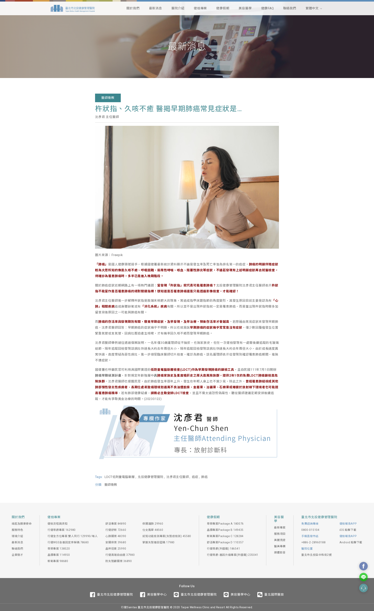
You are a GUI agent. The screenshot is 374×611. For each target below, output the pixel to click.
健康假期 (222, 8)
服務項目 (280, 533)
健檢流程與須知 (58, 523)
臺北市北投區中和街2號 (316, 554)
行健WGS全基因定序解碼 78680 (68, 542)
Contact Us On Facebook (363, 566)
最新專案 (280, 527)
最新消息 (155, 8)
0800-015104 (310, 529)
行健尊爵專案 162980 (62, 529)
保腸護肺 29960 (152, 523)
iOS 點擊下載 (348, 529)
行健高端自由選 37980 (120, 554)
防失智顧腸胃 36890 (118, 561)
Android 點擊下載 (351, 542)
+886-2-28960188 (313, 542)
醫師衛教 (107, 98)
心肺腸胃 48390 (115, 536)
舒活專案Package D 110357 (225, 542)
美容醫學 (245, 8)
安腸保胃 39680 (115, 542)
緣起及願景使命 (22, 523)
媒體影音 (280, 552)
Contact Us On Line (363, 577)
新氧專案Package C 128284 (225, 536)
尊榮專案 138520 (59, 548)
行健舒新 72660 (115, 529)
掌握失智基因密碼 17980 (158, 542)
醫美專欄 (280, 546)
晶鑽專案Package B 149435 (225, 529)
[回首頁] (73, 8)
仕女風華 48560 (152, 529)
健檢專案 (200, 8)
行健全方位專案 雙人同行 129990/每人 (73, 536)
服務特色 (17, 529)
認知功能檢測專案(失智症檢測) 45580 (166, 536)
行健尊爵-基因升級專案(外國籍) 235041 (232, 554)
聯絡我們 (289, 8)
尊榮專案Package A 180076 (225, 523)
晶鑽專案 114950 (59, 554)
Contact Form (363, 588)
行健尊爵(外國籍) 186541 (223, 548)
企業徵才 (17, 554)
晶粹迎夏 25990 (115, 548)
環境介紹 (17, 536)
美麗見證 (280, 540)
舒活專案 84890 (115, 523)
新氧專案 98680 (58, 561)
